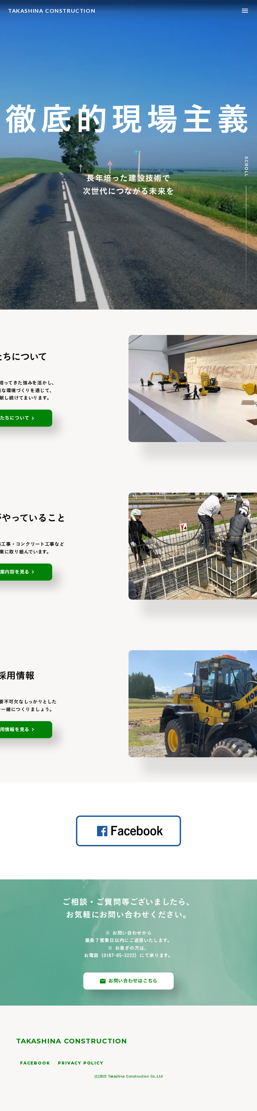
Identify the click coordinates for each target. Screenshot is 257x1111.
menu (245, 11)
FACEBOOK (35, 1062)
